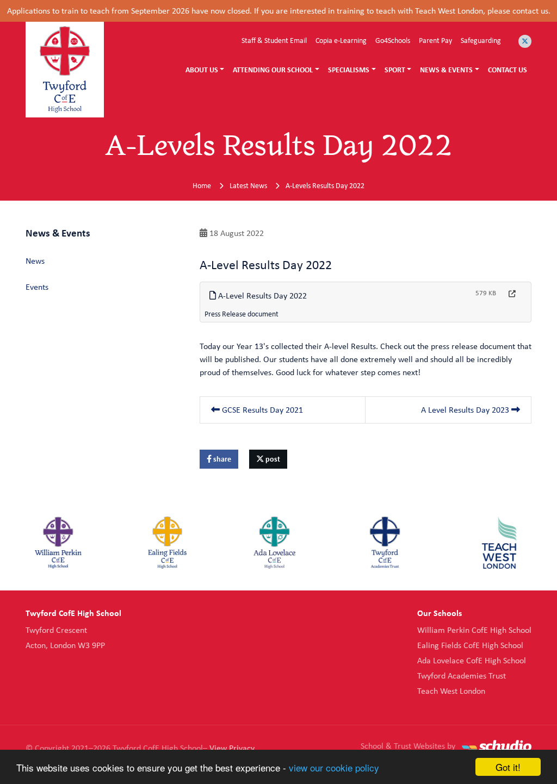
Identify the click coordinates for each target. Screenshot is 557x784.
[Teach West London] (499, 542)
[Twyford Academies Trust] (385, 542)
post (272, 459)
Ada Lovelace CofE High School (471, 660)
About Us (201, 69)
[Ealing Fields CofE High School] (167, 542)
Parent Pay (435, 40)
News (35, 261)
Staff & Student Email (274, 40)
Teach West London (451, 691)
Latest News (248, 185)
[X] (524, 41)
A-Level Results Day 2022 (261, 295)
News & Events (446, 69)
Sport (395, 69)
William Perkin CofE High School (474, 630)
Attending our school (273, 69)
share (221, 459)
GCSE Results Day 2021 (261, 410)
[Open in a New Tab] (512, 293)
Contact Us (507, 69)
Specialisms (348, 69)
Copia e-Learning (341, 40)
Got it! (508, 767)
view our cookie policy (334, 767)
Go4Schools (392, 40)
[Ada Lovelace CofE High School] (274, 542)
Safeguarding (481, 40)
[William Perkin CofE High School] (58, 542)
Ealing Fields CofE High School (470, 645)
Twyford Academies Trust (461, 675)
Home (202, 185)
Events (37, 287)
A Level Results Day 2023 (466, 410)
